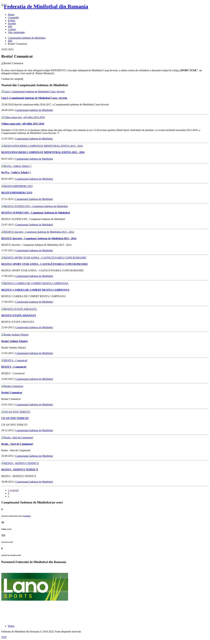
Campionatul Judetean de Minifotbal (26, 37)
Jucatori (12, 23)
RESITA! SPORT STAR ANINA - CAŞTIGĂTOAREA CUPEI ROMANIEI (44, 264)
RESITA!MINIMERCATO (16, 192)
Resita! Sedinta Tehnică (14, 341)
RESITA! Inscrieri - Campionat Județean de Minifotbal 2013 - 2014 (38, 238)
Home (11, 14)
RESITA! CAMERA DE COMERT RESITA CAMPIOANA (35, 289)
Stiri (10, 26)
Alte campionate (16, 32)
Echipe (11, 20)
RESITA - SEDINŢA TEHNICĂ (19, 469)
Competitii (13, 17)
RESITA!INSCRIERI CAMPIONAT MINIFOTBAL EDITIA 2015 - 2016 (42, 152)
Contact (12, 29)
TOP (3, 637)
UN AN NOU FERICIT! (15, 418)
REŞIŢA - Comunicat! (13, 366)
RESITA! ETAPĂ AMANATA (18, 315)
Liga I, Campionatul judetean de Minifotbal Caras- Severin (34, 98)
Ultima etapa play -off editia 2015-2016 (22, 123)
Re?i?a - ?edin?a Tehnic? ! (16, 172)
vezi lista (26, 516)
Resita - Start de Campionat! (17, 444)
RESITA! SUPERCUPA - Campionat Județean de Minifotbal (35, 212)
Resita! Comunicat (11, 392)
